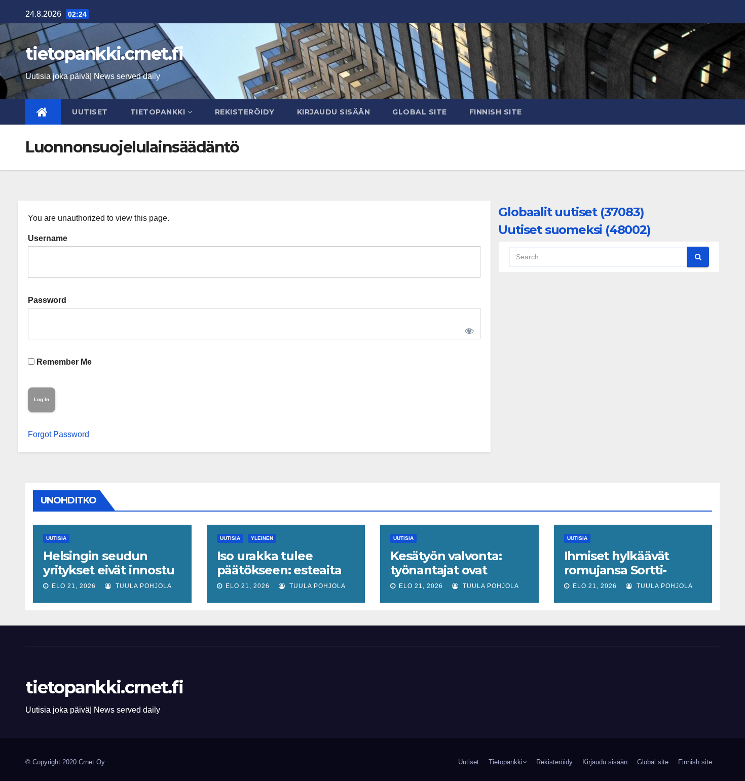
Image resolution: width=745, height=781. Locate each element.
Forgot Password (58, 434)
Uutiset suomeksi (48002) (574, 229)
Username (47, 238)
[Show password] (468, 328)
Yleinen (262, 538)
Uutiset (90, 111)
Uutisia (56, 538)
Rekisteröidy (245, 111)
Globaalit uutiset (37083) (571, 212)
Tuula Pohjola (143, 586)
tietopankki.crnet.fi (104, 53)
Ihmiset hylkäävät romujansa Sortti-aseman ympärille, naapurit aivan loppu (625, 577)
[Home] (43, 112)
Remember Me (63, 362)
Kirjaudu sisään (333, 111)
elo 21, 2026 (74, 586)
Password (47, 300)
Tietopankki (157, 111)
